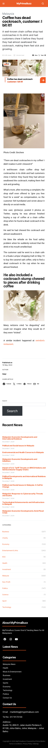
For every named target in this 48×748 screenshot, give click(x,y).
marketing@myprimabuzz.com (24, 712)
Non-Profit (6, 582)
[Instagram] (10, 639)
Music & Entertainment (12, 672)
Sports (5, 683)
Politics (5, 588)
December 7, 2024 (8, 442)
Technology (6, 607)
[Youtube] (16, 639)
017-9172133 (16, 717)
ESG (3, 557)
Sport (4, 601)
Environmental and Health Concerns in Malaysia (23, 452)
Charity (5, 538)
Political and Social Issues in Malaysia (18, 445)
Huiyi (4, 374)
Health (4, 563)
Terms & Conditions (15, 744)
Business (5, 532)
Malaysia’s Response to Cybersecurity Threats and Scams (22, 494)
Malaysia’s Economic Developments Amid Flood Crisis (23, 512)
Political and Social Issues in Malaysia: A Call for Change (22, 486)
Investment (6, 569)
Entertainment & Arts (10, 550)
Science (5, 595)
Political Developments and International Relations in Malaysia (24, 477)
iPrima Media (40, 741)
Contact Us (7, 698)
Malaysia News (9, 664)
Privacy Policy (27, 744)
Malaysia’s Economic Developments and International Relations (19, 438)
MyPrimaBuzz (24, 3)
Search (4, 401)
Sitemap (36, 744)
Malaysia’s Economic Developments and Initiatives (19, 460)
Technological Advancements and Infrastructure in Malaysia (23, 503)
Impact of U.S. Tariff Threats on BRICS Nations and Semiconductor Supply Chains (24, 469)
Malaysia (8, 13)
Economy (5, 544)
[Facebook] (4, 639)
